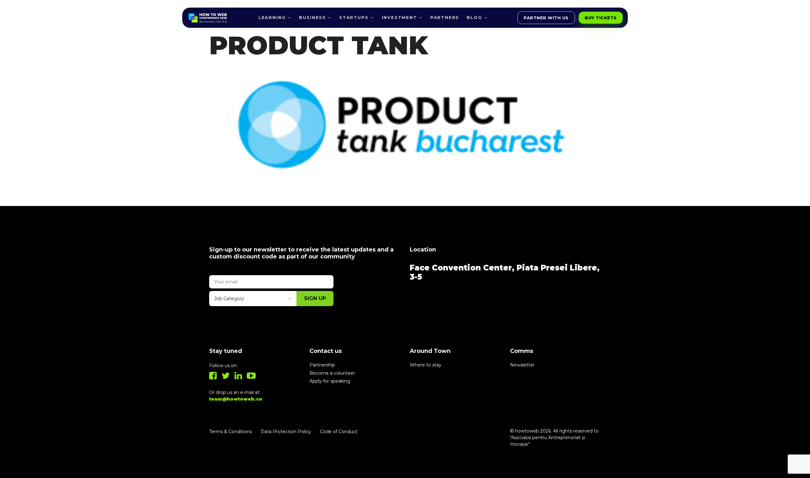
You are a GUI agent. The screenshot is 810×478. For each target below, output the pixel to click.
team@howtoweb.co (235, 399)
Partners (444, 17)
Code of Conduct (339, 431)
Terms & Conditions (230, 431)
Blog (474, 17)
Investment (399, 17)
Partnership (322, 365)
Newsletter (522, 365)
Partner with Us (546, 17)
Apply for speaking (329, 381)
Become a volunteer (332, 373)
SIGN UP (315, 298)
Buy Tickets (601, 17)
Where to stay (425, 365)
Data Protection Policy (286, 431)
